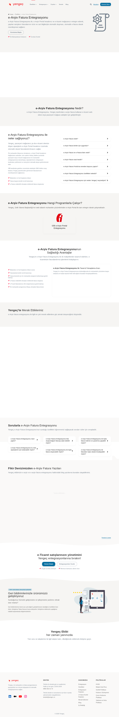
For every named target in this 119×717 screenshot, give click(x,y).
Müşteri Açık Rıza (101, 687)
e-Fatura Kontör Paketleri (83, 696)
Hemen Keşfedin (94, 660)
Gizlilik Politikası (101, 690)
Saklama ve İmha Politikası (101, 701)
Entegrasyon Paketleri (82, 691)
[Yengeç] (15, 4)
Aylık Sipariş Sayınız (59, 278)
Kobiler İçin (50, 507)
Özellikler (81, 687)
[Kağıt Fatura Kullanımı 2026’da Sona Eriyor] (24, 492)
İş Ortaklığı (81, 705)
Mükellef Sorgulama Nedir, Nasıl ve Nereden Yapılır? (58, 511)
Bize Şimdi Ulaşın (24, 660)
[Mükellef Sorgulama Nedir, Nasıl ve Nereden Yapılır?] (59, 492)
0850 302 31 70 (48, 689)
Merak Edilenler (83, 700)
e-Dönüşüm (15, 507)
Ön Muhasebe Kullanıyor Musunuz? (60, 285)
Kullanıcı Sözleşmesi (102, 692)
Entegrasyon (82, 684)
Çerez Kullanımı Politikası (101, 696)
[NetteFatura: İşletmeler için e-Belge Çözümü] (94, 492)
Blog (79, 702)
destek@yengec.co (49, 697)
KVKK (98, 684)
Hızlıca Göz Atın (58, 663)
